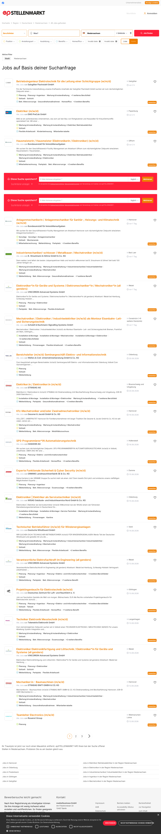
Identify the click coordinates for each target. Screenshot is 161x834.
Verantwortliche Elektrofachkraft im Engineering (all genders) (53, 560)
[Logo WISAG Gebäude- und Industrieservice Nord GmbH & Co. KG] (9, 499)
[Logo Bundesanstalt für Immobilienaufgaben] (9, 142)
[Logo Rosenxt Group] (9, 717)
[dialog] (80, 823)
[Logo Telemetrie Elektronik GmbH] (9, 621)
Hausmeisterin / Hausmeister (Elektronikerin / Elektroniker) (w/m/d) (57, 140)
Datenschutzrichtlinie (57, 184)
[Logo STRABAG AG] (9, 387)
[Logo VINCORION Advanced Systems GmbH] (9, 288)
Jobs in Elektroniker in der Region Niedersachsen (103, 768)
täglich (133, 179)
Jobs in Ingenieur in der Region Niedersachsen (102, 777)
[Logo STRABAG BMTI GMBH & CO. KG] (9, 684)
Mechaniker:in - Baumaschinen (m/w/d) (40, 682)
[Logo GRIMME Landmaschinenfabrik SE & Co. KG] (9, 473)
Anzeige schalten (152, 3)
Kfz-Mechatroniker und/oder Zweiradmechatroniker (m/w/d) (53, 411)
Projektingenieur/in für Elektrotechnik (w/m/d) (44, 590)
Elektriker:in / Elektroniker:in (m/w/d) (38, 385)
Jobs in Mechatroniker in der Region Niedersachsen (104, 782)
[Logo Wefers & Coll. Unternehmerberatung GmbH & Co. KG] (9, 357)
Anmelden (152, 13)
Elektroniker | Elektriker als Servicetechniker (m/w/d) (48, 497)
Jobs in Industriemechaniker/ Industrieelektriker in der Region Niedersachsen (114, 773)
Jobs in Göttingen (9, 777)
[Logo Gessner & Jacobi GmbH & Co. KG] (9, 413)
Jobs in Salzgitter (9, 782)
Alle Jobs (20, 84)
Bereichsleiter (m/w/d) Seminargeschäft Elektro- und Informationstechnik (61, 355)
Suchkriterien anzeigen (20, 185)
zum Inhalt (143, 812)
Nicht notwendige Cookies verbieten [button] (137, 823)
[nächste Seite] (89, 736)
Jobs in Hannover (9, 764)
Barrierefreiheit (145, 804)
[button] (131, 33)
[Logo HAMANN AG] (9, 443)
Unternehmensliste (133, 3)
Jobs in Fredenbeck (10, 773)
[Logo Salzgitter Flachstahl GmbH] (9, 83)
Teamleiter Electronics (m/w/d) (35, 715)
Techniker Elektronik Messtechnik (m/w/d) (42, 620)
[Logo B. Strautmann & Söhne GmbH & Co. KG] (9, 255)
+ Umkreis (120, 33)
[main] (80, 405)
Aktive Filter (7, 54)
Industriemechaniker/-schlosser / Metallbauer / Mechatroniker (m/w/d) (59, 253)
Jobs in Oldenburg (10, 768)
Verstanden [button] (110, 823)
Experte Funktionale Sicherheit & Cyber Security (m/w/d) (51, 471)
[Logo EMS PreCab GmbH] (9, 112)
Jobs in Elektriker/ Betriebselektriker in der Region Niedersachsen (110, 764)
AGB (97, 808)
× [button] (158, 815)
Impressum (99, 804)
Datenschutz (100, 812)
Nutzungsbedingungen (72, 184)
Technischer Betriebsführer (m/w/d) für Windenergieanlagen (53, 527)
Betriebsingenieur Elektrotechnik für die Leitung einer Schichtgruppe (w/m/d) (63, 81)
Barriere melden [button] (123, 804)
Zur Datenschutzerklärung (50, 822)
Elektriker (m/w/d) (27, 111)
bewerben (152, 102)
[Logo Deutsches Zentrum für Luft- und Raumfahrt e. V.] (9, 592)
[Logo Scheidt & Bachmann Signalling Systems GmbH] (9, 321)
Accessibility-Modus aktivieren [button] (125, 809)
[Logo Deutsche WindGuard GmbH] (9, 529)
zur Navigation (145, 808)
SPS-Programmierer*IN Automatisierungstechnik (46, 441)
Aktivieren (147, 179)
